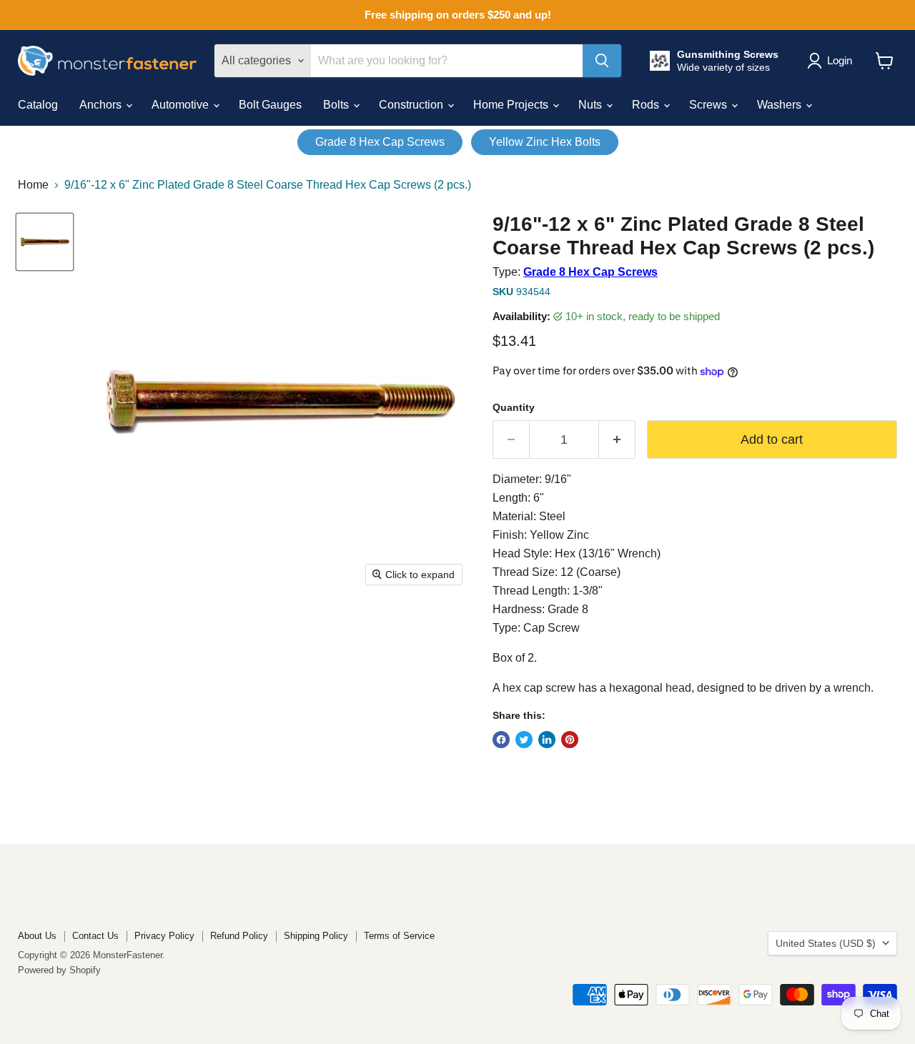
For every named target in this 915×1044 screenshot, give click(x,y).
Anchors (101, 105)
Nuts (591, 105)
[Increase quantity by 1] (617, 439)
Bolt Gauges (270, 105)
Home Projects (512, 105)
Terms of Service (399, 935)
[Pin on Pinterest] (569, 739)
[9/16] (44, 242)
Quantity (514, 407)
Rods (647, 105)
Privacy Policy (164, 935)
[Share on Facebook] (501, 739)
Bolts (337, 105)
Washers (780, 105)
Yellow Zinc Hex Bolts (544, 142)
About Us (37, 935)
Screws (709, 105)
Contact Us (95, 935)
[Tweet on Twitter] (524, 739)
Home (33, 185)
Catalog (38, 105)
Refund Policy (239, 935)
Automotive (182, 105)
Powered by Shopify (59, 970)
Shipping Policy (316, 935)
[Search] (602, 60)
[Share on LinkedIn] (546, 739)
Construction (412, 105)
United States (826, 943)
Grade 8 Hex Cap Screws (380, 142)
